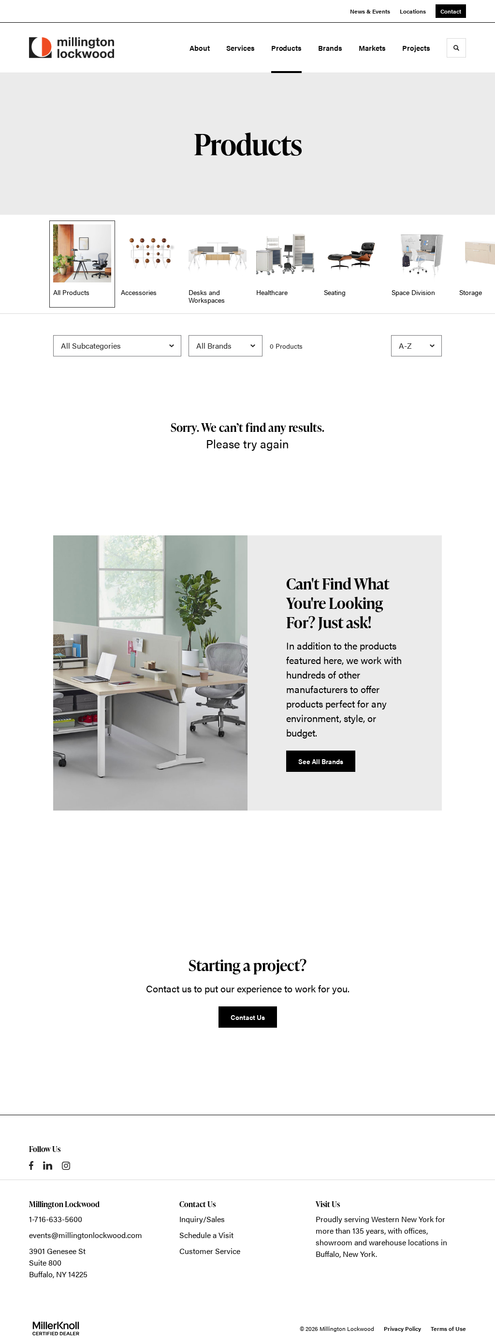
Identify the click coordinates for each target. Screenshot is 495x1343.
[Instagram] (66, 1166)
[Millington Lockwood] (71, 47)
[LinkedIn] (47, 1165)
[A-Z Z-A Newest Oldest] (416, 345)
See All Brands (320, 761)
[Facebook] (31, 1165)
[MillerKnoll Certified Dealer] (56, 1328)
